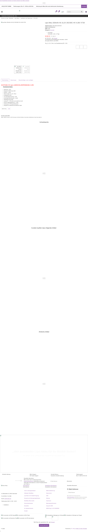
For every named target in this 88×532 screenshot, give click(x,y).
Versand (55, 38)
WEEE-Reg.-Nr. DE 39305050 (52, 508)
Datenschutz (49, 493)
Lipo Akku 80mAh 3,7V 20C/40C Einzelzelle (11, 424)
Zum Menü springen (24, 0)
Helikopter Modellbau (28, 493)
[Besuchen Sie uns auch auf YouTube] (18, 480)
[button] (79, 6)
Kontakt (26, 510)
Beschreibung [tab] (5, 80)
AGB (47, 495)
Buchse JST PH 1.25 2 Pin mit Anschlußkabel (11, 214)
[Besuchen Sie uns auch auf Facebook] (17, 480)
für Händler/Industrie (28, 508)
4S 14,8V (52, 30)
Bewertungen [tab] (13, 80)
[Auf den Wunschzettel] (81, 47)
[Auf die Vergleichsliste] (77, 47)
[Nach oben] (0, 531)
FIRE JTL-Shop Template (81, 528)
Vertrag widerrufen (44, 525)
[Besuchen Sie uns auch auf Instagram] (19, 480)
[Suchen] (82, 12)
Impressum (48, 500)
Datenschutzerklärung (28, 481)
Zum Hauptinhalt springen (6, 0)
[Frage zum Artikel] (85, 47)
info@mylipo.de (7, 498)
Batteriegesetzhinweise (51, 503)
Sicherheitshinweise (28, 503)
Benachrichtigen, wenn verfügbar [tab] (26, 80)
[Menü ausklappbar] (2, 12)
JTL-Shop (73, 528)
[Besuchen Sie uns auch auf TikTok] (21, 480)
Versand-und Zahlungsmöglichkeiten (32, 498)
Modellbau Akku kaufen (29, 500)
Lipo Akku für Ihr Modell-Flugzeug (31, 495)
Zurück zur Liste (4, 18)
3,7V (9, 108)
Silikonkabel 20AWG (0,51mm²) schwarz (10, 320)
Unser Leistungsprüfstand (29, 490)
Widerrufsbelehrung (50, 490)
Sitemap (48, 498)
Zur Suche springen (16, 0)
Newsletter (26, 505)
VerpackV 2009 (49, 505)
